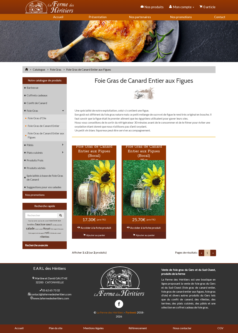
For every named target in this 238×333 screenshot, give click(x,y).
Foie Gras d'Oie (37, 118)
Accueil (19, 328)
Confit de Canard (37, 103)
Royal (46, 228)
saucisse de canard (43, 221)
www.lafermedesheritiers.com (51, 298)
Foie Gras (32, 110)
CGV (220, 328)
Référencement (138, 328)
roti (47, 232)
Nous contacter (182, 328)
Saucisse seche (32, 221)
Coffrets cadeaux (37, 95)
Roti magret (32, 233)
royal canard (39, 229)
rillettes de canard (55, 233)
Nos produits (154, 7)
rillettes (44, 236)
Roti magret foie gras (57, 229)
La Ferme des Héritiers (110, 312)
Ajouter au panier (95, 235)
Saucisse (40, 224)
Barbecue (32, 87)
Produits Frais (35, 160)
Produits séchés (36, 168)
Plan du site (55, 328)
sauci (49, 224)
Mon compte (182, 7)
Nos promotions (35, 194)
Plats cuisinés (35, 152)
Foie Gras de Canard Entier (43, 125)
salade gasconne (57, 225)
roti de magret (40, 233)
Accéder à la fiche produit (95, 227)
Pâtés (30, 145)
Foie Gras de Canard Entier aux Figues (46, 135)
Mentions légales (93, 328)
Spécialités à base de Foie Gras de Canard (45, 177)
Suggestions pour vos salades (44, 187)
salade (30, 228)
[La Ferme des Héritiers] (49, 7)
